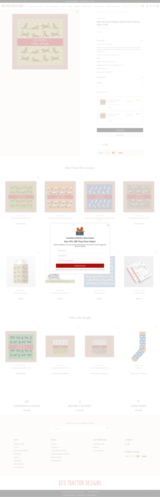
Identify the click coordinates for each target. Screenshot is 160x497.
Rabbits (138, 368)
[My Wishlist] (153, 6)
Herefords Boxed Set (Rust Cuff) (139, 218)
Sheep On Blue (99, 293)
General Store (19, 444)
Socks (16, 447)
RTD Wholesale (56, 461)
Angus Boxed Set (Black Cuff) (21, 368)
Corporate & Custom (58, 451)
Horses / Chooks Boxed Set (60, 368)
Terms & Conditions (69, 495)
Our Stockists (98, 451)
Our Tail (54, 444)
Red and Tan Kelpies (21, 293)
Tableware (17, 461)
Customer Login (98, 444)
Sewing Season (56, 457)
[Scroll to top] (145, 492)
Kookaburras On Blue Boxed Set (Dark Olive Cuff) (99, 219)
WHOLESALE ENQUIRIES (113, 6)
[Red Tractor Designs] (12, 6)
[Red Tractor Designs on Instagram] (107, 145)
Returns (96, 447)
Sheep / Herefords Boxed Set (99, 368)
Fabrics (16, 457)
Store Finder (120, 135)
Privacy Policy (81, 495)
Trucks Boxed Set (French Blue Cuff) (60, 218)
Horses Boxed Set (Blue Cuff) (21, 218)
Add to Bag (120, 130)
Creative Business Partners (60, 454)
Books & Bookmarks (21, 451)
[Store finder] (150, 6)
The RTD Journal (138, 293)
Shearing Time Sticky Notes (60, 293)
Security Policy (91, 495)
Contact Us (55, 447)
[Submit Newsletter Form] (107, 428)
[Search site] (143, 6)
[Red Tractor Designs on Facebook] (104, 145)
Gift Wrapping (19, 464)
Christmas (17, 454)
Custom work (19, 467)
